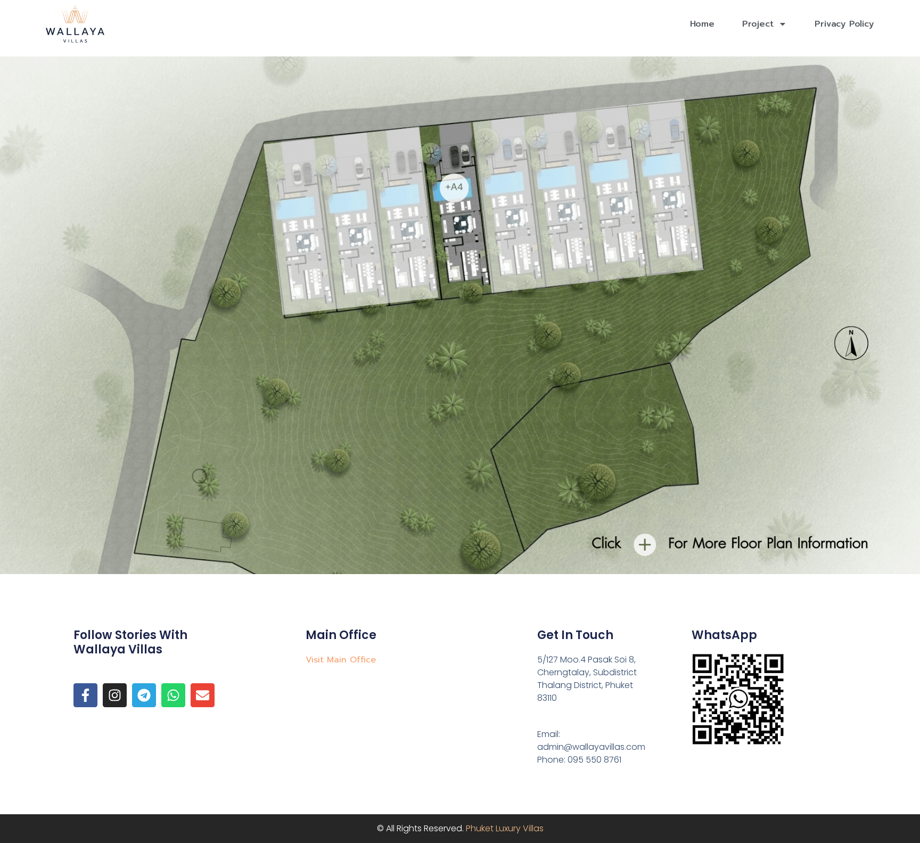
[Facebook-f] (85, 695)
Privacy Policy (844, 24)
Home (702, 24)
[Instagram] (115, 695)
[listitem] (455, 211)
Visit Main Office (341, 659)
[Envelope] (203, 695)
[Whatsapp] (173, 695)
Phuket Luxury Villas (505, 828)
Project (758, 24)
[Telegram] (144, 695)
